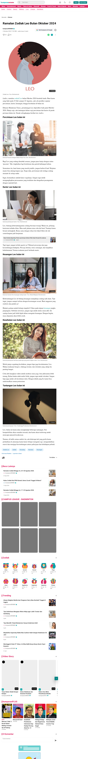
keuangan (47, 308)
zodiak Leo (18, 98)
